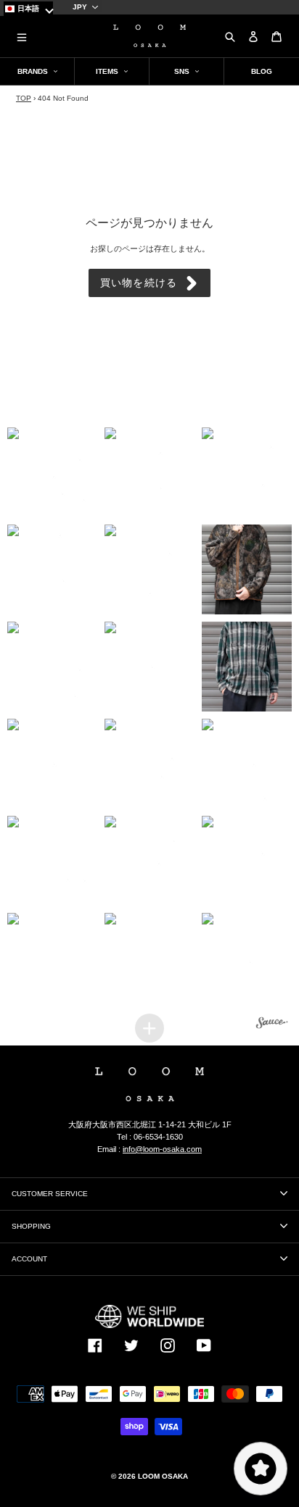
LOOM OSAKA (163, 1476)
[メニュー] (22, 36)
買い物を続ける (138, 282)
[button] (52, 472)
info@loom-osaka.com (162, 1149)
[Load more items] (149, 1028)
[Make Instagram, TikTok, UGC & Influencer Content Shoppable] (272, 1024)
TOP (23, 98)
